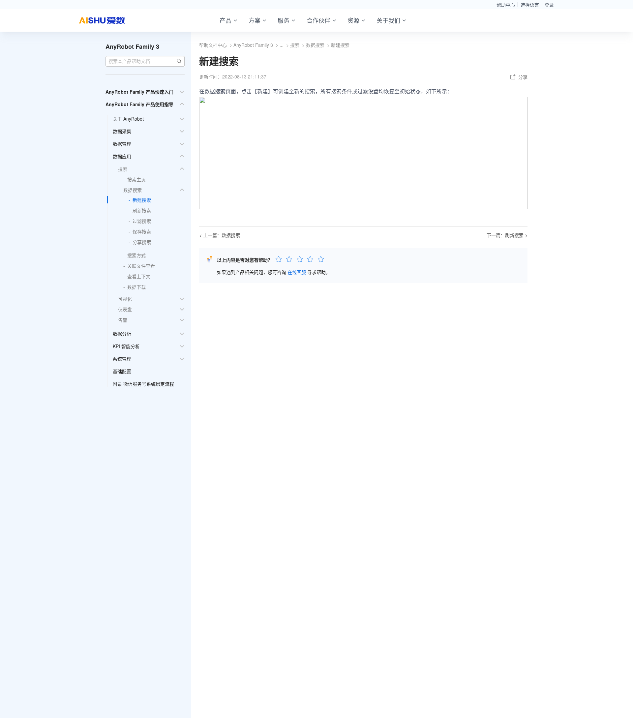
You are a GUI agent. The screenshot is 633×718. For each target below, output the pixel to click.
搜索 (122, 168)
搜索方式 (136, 255)
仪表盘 (125, 309)
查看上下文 (138, 276)
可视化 (125, 298)
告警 (122, 319)
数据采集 (122, 131)
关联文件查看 (141, 265)
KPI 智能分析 (126, 346)
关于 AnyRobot (128, 118)
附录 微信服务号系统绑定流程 (143, 383)
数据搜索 (132, 190)
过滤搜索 (142, 221)
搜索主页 (136, 179)
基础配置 (122, 371)
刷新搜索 (142, 210)
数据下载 (136, 287)
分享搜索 (142, 242)
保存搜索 (142, 231)
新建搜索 (142, 199)
